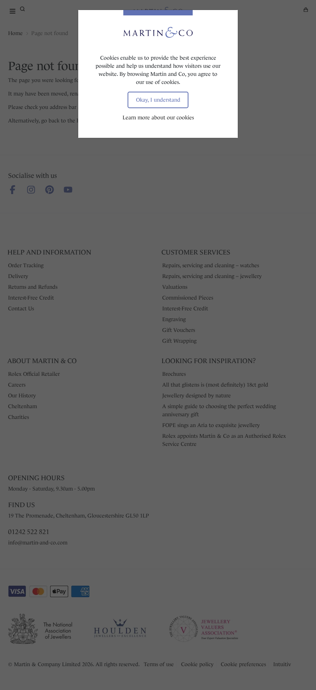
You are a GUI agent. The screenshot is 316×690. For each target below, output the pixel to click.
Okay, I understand (158, 100)
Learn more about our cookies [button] (158, 117)
